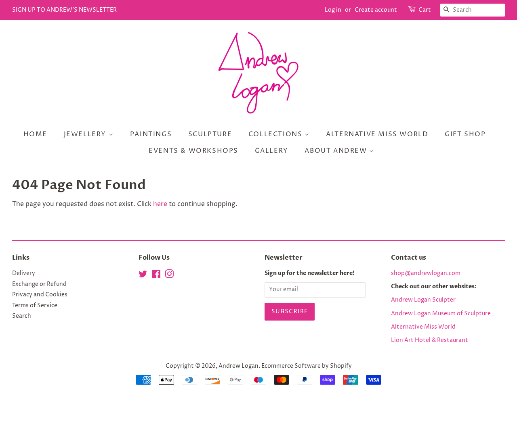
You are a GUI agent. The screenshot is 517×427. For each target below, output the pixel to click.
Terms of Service (34, 305)
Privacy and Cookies (39, 294)
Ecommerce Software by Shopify (306, 366)
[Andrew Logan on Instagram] (169, 275)
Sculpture (210, 134)
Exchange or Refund (39, 284)
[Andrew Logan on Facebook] (156, 275)
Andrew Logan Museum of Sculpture (441, 313)
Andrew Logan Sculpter (423, 300)
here (160, 204)
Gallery (271, 150)
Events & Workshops (193, 150)
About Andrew (337, 150)
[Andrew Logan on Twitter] (143, 275)
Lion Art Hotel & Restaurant (429, 340)
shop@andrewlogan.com (425, 273)
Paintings (151, 134)
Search (21, 316)
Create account (376, 10)
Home (35, 134)
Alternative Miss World (377, 134)
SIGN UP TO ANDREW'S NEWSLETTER (64, 10)
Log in (333, 10)
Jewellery (86, 134)
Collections (276, 134)
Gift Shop (465, 134)
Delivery (23, 273)
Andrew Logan (238, 366)
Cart (424, 10)
